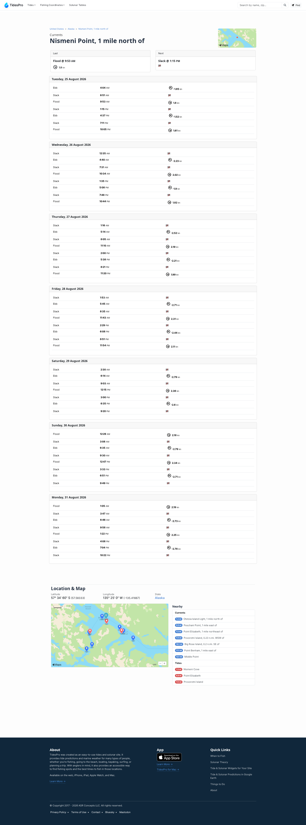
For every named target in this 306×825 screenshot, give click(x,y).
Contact (95, 812)
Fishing (51, 5)
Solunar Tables (77, 5)
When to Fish (217, 755)
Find (297, 5)
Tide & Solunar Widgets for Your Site (231, 768)
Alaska (71, 29)
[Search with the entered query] (285, 5)
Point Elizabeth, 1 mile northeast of (199, 631)
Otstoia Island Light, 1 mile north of (199, 618)
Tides (30, 5)
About (213, 790)
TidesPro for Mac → (168, 769)
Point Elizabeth (188, 675)
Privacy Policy (58, 812)
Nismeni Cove (187, 669)
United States (57, 29)
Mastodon (125, 812)
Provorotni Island (189, 681)
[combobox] (260, 5)
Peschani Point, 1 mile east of (196, 625)
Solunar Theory (219, 762)
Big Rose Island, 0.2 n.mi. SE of (197, 644)
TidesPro (16, 5)
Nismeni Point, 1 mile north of (93, 29)
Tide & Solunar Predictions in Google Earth (231, 776)
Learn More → (58, 781)
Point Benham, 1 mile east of (196, 650)
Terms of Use (78, 812)
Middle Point (187, 656)
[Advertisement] (153, 19)
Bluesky (109, 812)
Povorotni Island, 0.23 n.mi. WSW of (200, 637)
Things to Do (217, 784)
